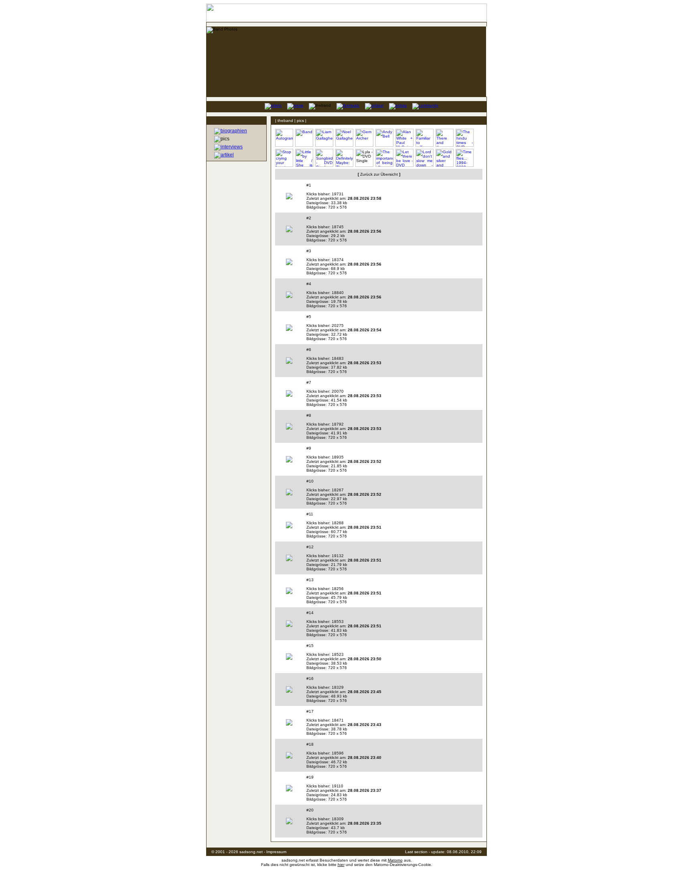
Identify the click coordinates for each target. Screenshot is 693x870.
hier (341, 864)
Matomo (395, 860)
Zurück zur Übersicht (379, 174)
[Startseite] (253, 106)
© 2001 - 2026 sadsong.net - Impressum (248, 852)
